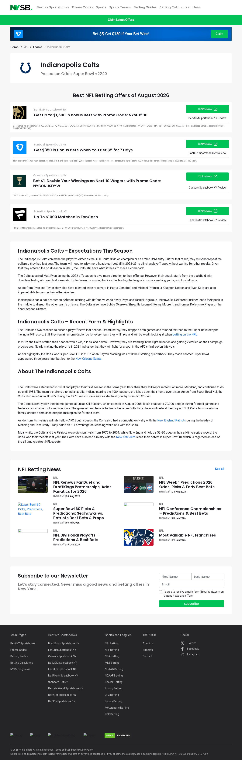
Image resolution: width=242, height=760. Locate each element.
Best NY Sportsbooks (23, 643)
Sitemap (148, 649)
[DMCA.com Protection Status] (118, 735)
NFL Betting (112, 643)
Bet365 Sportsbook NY (61, 701)
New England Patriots (171, 420)
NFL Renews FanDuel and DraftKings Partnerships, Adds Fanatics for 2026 (82, 487)
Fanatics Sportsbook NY (62, 669)
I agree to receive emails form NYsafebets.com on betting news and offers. (194, 593)
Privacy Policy (85, 749)
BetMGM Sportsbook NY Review (207, 118)
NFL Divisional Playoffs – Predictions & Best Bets (76, 537)
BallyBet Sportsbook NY (62, 694)
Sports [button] (101, 7)
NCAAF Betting (114, 675)
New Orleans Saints (88, 358)
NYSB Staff (58, 496)
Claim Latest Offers (121, 20)
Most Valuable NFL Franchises (187, 535)
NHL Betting (112, 649)
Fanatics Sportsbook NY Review (207, 220)
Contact (147, 656)
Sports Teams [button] (120, 7)
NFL (26, 47)
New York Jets (125, 437)
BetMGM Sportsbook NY (62, 662)
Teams (38, 47)
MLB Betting (112, 662)
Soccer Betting (114, 681)
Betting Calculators (175, 7)
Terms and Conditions (66, 749)
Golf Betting (112, 714)
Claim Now (205, 109)
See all (219, 469)
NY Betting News (20, 669)
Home (14, 47)
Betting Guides (145, 7)
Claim (219, 34)
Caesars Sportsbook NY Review (207, 187)
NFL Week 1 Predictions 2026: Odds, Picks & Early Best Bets (187, 484)
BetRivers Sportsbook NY (63, 675)
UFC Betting (112, 694)
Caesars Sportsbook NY (62, 656)
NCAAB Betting (114, 669)
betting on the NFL (185, 334)
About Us (148, 643)
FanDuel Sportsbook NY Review (207, 153)
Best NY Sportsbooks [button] (53, 7)
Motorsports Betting (117, 707)
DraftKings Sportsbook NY (63, 643)
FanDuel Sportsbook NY (62, 649)
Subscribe (191, 604)
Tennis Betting (113, 701)
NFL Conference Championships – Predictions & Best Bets (190, 511)
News (197, 7)
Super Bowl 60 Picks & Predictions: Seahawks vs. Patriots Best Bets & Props (78, 513)
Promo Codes (82, 7)
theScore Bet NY (58, 681)
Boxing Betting (113, 688)
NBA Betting (112, 656)
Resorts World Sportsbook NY (65, 688)
